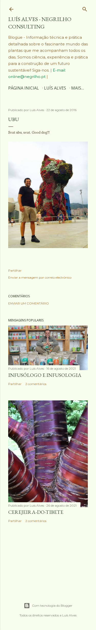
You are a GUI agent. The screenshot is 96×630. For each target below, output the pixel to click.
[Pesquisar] (85, 8)
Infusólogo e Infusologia (44, 375)
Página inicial (23, 88)
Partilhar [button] (15, 270)
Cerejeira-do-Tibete (35, 512)
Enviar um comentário (28, 303)
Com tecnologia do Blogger (52, 605)
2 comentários (35, 384)
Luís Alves (55, 88)
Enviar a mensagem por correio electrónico (39, 277)
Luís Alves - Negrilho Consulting (39, 22)
